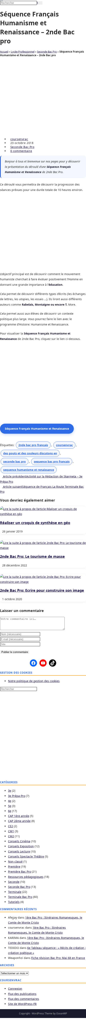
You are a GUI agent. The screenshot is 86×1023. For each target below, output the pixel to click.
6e (9, 811)
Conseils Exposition (21, 846)
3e (9, 790)
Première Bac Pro (19, 871)
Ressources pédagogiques (25, 877)
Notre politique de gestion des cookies (34, 681)
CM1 (11, 831)
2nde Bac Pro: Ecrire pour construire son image (42, 590)
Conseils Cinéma (19, 841)
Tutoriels (14, 902)
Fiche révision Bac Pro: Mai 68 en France (58, 958)
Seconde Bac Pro (47, 51)
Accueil (4, 51)
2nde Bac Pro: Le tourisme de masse (32, 556)
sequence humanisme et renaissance (28, 470)
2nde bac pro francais (33, 445)
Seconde (13, 882)
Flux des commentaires (23, 999)
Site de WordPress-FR (22, 1004)
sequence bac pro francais (52, 461)
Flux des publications (22, 994)
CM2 (11, 836)
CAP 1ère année (18, 816)
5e (9, 806)
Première (14, 866)
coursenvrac (19, 139)
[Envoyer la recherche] (40, 3)
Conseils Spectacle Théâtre (26, 856)
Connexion (15, 988)
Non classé (15, 861)
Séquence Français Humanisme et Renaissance (37, 428)
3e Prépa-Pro (16, 796)
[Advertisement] (43, 98)
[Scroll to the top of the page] (1, 1020)
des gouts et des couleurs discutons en (30, 453)
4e (9, 801)
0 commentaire (21, 151)
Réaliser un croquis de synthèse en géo (35, 522)
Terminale (14, 892)
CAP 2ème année (19, 821)
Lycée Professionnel (22, 51)
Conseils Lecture (19, 851)
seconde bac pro (14, 461)
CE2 (10, 826)
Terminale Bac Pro (20, 897)
